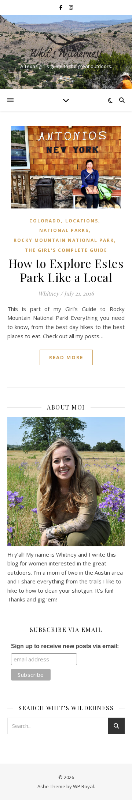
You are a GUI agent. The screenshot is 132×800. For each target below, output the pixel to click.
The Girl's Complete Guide (66, 250)
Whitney (48, 293)
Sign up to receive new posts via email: (65, 646)
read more (66, 357)
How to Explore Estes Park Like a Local (66, 270)
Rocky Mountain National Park (64, 240)
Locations (81, 221)
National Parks (64, 230)
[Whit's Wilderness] (66, 45)
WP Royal (83, 786)
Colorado (45, 221)
